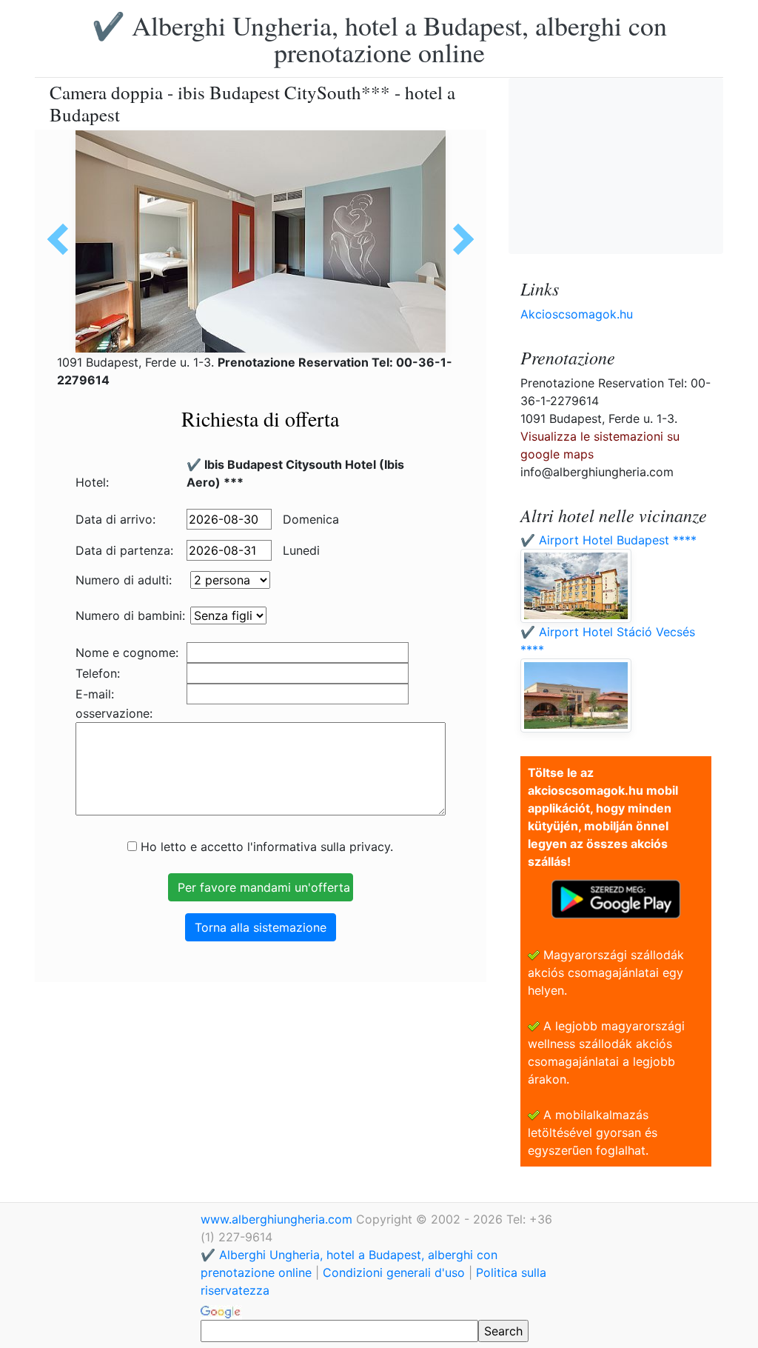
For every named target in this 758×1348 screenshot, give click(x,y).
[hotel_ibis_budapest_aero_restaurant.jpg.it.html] (62, 239)
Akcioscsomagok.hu (576, 314)
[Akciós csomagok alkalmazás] (616, 897)
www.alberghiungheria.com (278, 1219)
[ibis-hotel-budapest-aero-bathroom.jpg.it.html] (458, 239)
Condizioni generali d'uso (394, 1272)
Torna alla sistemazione (260, 927)
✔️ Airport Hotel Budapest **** (608, 540)
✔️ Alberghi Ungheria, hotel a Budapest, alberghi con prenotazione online (379, 38)
